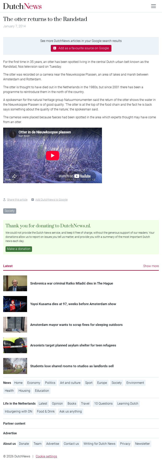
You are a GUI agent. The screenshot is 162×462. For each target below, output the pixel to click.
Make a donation (18, 249)
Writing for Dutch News (99, 444)
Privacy (125, 444)
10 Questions (103, 403)
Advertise (52, 444)
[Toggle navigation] (153, 6)
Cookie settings (46, 456)
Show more (151, 266)
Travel (85, 403)
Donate (24, 444)
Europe (102, 383)
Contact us (71, 444)
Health (9, 391)
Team (37, 444)
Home (18, 383)
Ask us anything (70, 411)
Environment (135, 383)
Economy (33, 383)
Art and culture (70, 383)
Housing (24, 391)
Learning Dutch (127, 403)
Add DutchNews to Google (51, 199)
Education (42, 391)
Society (10, 211)
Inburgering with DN (18, 411)
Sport (88, 383)
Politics (50, 383)
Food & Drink (46, 411)
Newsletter (142, 444)
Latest (8, 266)
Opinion (57, 403)
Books (72, 403)
